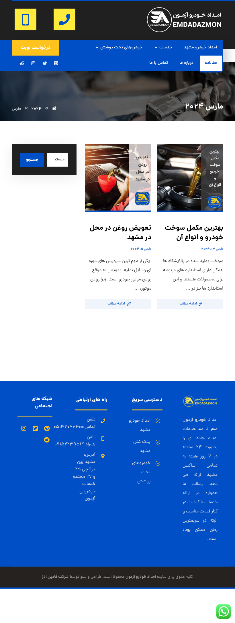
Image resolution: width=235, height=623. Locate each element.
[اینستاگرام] (33, 63)
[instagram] (24, 428)
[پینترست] (56, 63)
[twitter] (35, 428)
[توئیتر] (44, 63)
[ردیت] (22, 63)
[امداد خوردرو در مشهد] (184, 19)
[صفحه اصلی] (54, 109)
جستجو (32, 160)
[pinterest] (46, 428)
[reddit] (46, 440)
